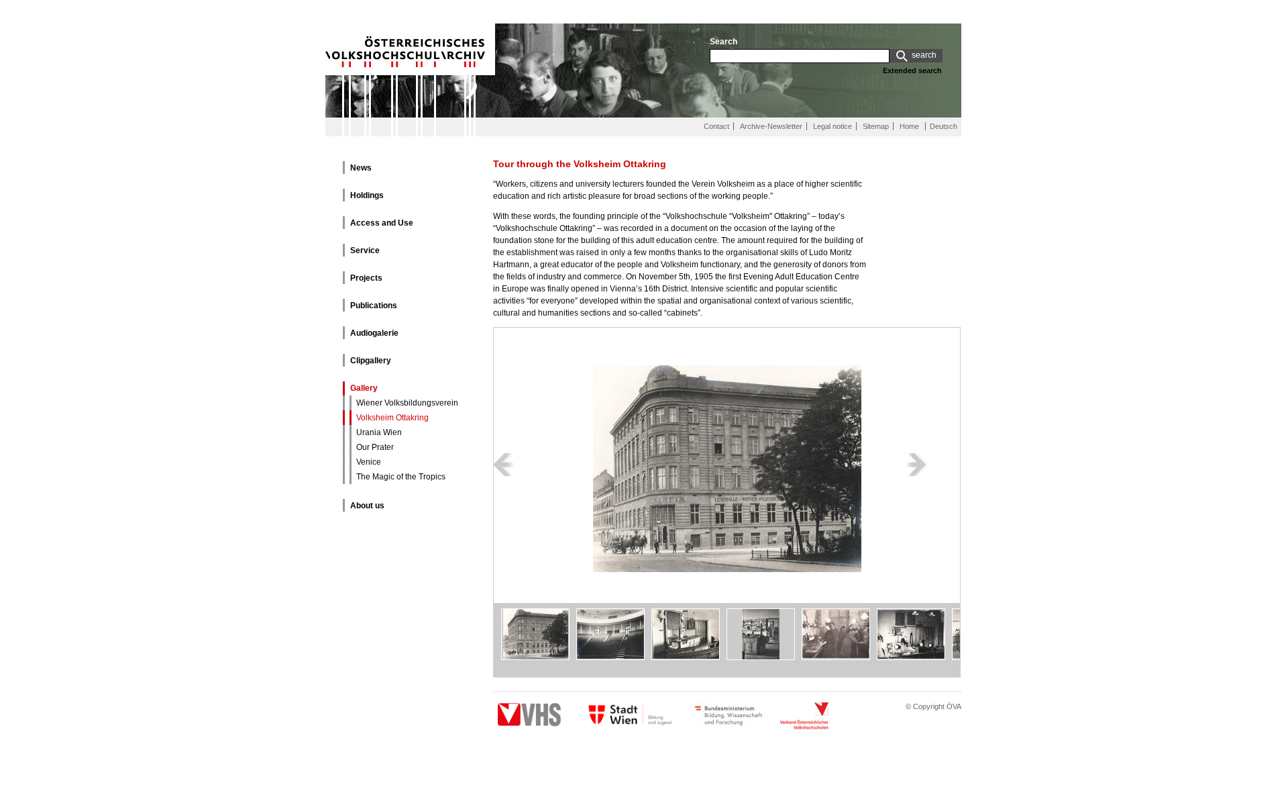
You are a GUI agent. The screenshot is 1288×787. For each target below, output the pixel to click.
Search (723, 41)
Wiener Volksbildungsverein (407, 403)
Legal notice (832, 126)
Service (365, 250)
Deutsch (943, 126)
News (361, 168)
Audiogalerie (374, 333)
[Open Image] (727, 501)
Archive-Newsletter (771, 126)
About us (367, 505)
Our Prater (375, 447)
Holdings (367, 195)
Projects (366, 278)
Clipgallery (370, 360)
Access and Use (381, 223)
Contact (716, 126)
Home (909, 126)
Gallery (364, 388)
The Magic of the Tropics (400, 476)
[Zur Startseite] (410, 115)
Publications (373, 305)
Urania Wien (379, 432)
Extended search (912, 70)
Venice (368, 462)
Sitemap (876, 126)
